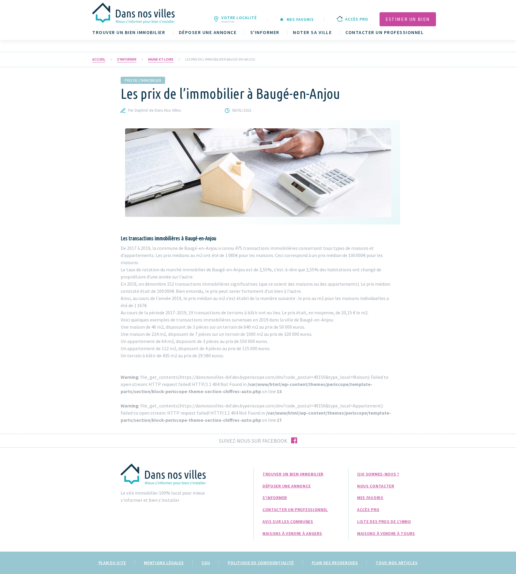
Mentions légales (164, 562)
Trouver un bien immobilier (128, 32)
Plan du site (112, 562)
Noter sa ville (312, 32)
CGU (206, 562)
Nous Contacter (375, 486)
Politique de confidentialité (261, 562)
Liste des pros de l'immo (384, 521)
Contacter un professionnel (384, 32)
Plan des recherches (335, 562)
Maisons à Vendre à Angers (292, 533)
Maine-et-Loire (160, 59)
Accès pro (368, 509)
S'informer (265, 32)
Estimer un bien (408, 19)
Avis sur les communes (287, 521)
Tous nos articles (396, 562)
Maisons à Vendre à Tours (386, 533)
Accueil (98, 59)
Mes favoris (370, 497)
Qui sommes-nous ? (378, 474)
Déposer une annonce (208, 32)
